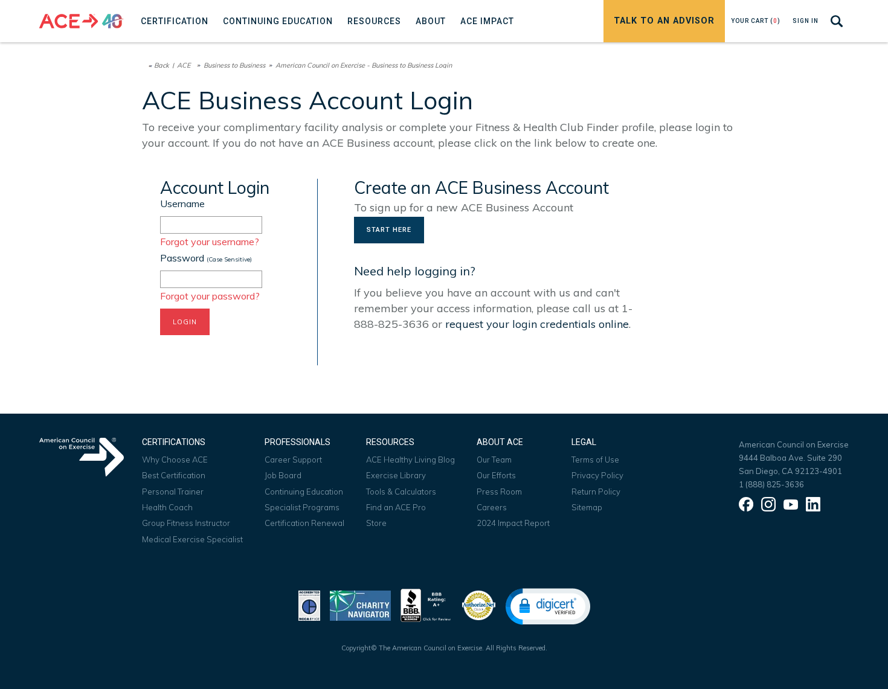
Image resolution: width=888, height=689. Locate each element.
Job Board (283, 475)
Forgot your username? (209, 242)
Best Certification (173, 475)
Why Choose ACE (175, 459)
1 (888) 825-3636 (771, 484)
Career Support (293, 459)
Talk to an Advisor (664, 21)
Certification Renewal (304, 523)
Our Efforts (496, 475)
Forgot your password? (210, 296)
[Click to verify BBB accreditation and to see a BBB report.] (426, 604)
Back (161, 65)
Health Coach (167, 507)
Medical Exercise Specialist (192, 539)
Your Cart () (755, 21)
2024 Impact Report (513, 523)
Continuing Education (304, 491)
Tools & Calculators (401, 491)
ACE (183, 65)
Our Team (494, 459)
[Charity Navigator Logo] (360, 604)
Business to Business (234, 65)
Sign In (806, 21)
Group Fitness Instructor (186, 523)
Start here (389, 230)
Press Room (499, 491)
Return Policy (595, 491)
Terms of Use (595, 459)
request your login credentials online (537, 324)
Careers (492, 507)
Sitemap (586, 507)
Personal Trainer (173, 491)
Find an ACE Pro (396, 507)
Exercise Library (396, 475)
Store (376, 523)
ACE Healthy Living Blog (410, 459)
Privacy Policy (597, 475)
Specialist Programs (302, 507)
